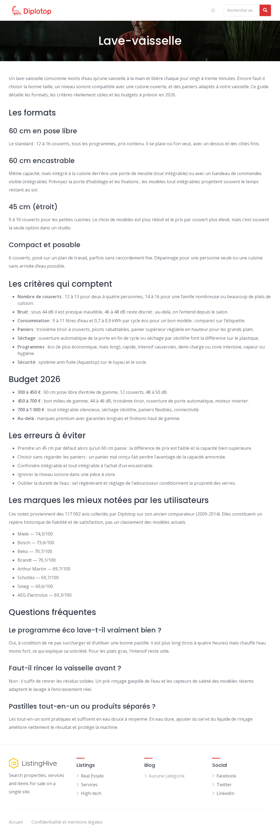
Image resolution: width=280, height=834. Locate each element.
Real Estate (92, 776)
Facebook (226, 776)
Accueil (16, 822)
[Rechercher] (265, 10)
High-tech (91, 793)
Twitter (224, 785)
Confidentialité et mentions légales (67, 822)
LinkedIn (225, 793)
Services (89, 785)
